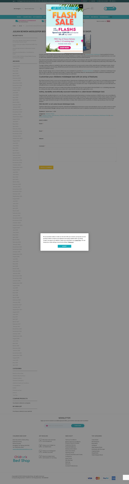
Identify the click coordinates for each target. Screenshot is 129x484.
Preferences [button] (71, 242)
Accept (64, 246)
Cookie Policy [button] (78, 240)
